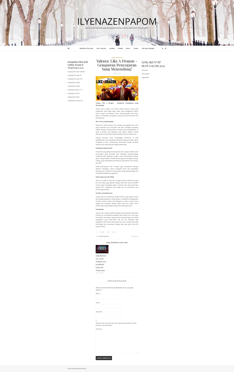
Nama (98, 293)
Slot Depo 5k (77, 75)
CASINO (112, 48)
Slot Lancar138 (78, 100)
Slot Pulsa (76, 97)
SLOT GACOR (101, 48)
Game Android (117, 57)
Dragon (102, 232)
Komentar (99, 329)
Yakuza (114, 232)
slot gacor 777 (77, 90)
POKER (120, 48)
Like (108, 232)
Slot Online (76, 82)
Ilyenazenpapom (117, 21)
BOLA (128, 48)
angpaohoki (145, 77)
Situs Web (99, 312)
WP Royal (83, 368)
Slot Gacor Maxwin (79, 72)
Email (98, 303)
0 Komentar (134, 236)
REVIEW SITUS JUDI (86, 48)
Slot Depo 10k (77, 79)
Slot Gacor (76, 93)
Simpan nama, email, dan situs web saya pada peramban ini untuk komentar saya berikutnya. (116, 324)
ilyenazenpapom (104, 236)
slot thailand (145, 74)
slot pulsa (145, 70)
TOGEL (135, 48)
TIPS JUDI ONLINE (148, 48)
